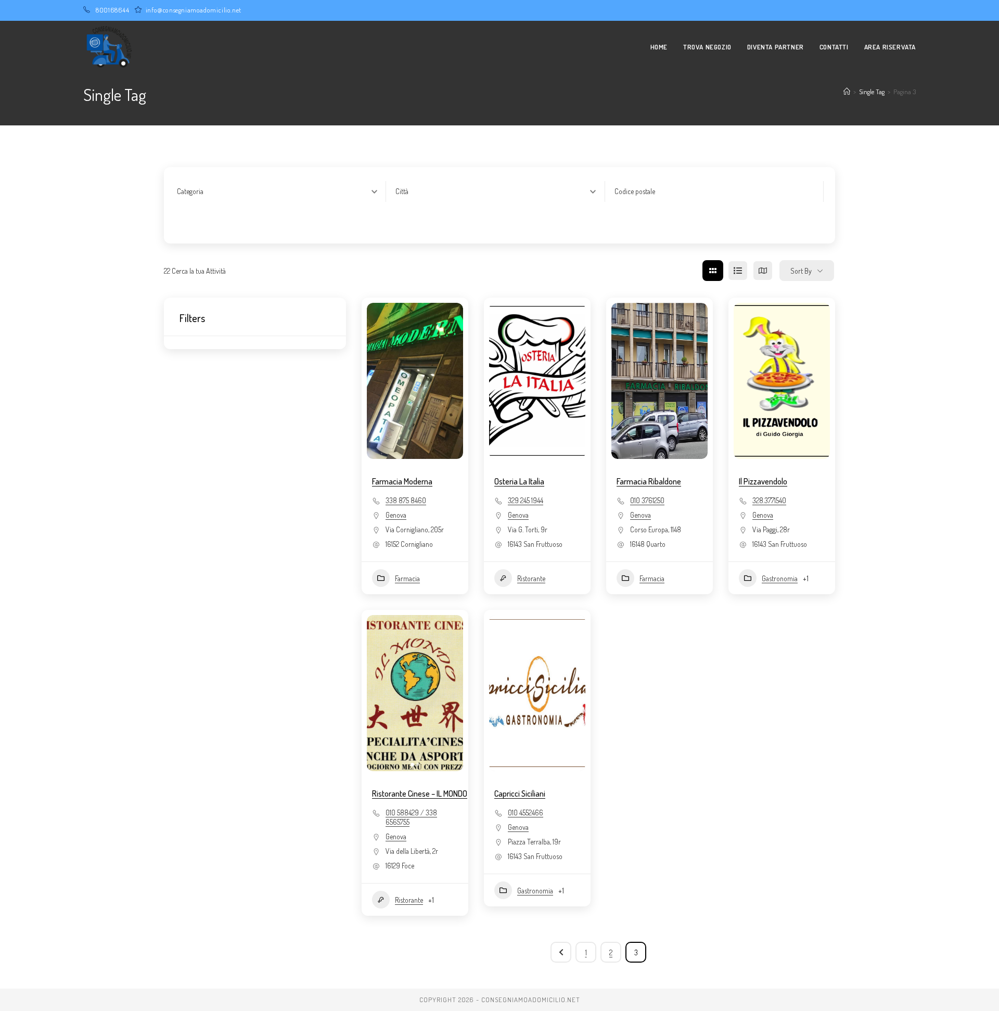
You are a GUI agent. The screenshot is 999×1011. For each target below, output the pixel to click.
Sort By (801, 270)
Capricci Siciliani (519, 793)
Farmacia (407, 578)
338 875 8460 (406, 500)
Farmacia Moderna (402, 481)
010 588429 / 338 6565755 (411, 817)
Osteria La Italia (519, 481)
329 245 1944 (525, 500)
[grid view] (712, 270)
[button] (380, 693)
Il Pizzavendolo (763, 481)
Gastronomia (780, 578)
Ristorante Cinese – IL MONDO (419, 793)
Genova (396, 514)
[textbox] (190, 191)
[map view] (762, 270)
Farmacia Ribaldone (649, 481)
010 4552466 (525, 812)
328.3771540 (769, 500)
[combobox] (281, 191)
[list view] (737, 270)
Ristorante (531, 578)
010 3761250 (647, 500)
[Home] (846, 91)
